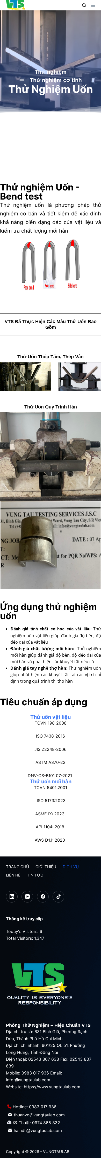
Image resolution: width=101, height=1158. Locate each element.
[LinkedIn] (12, 897)
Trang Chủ (17, 866)
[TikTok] (58, 897)
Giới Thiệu (45, 866)
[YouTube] (27, 897)
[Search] (84, 5)
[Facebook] (43, 897)
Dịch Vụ (71, 866)
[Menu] (93, 5)
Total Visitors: (20, 938)
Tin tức (35, 875)
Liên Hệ (13, 875)
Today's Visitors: (23, 931)
